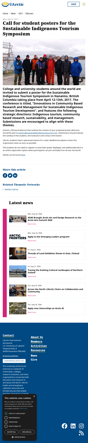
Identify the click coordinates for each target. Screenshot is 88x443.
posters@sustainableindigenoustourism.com (37, 133)
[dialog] (19, 417)
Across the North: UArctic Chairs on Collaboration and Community (55, 290)
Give (73, 4)
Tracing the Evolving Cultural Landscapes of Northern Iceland (55, 271)
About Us (37, 337)
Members (36, 341)
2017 (21, 13)
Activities (39, 346)
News (13, 13)
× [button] (34, 396)
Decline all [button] (27, 432)
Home (5, 13)
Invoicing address (10, 356)
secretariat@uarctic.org (14, 361)
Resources (38, 350)
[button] (19, 437)
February (29, 13)
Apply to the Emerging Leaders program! (48, 236)
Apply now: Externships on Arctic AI (46, 308)
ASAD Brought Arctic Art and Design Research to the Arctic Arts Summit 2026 (54, 218)
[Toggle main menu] (84, 4)
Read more (32, 224)
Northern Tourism (11, 189)
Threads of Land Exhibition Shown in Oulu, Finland (53, 253)
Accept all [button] (11, 432)
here (23, 155)
